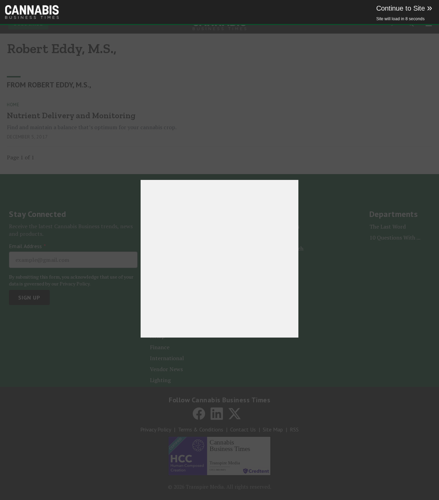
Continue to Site (404, 8)
